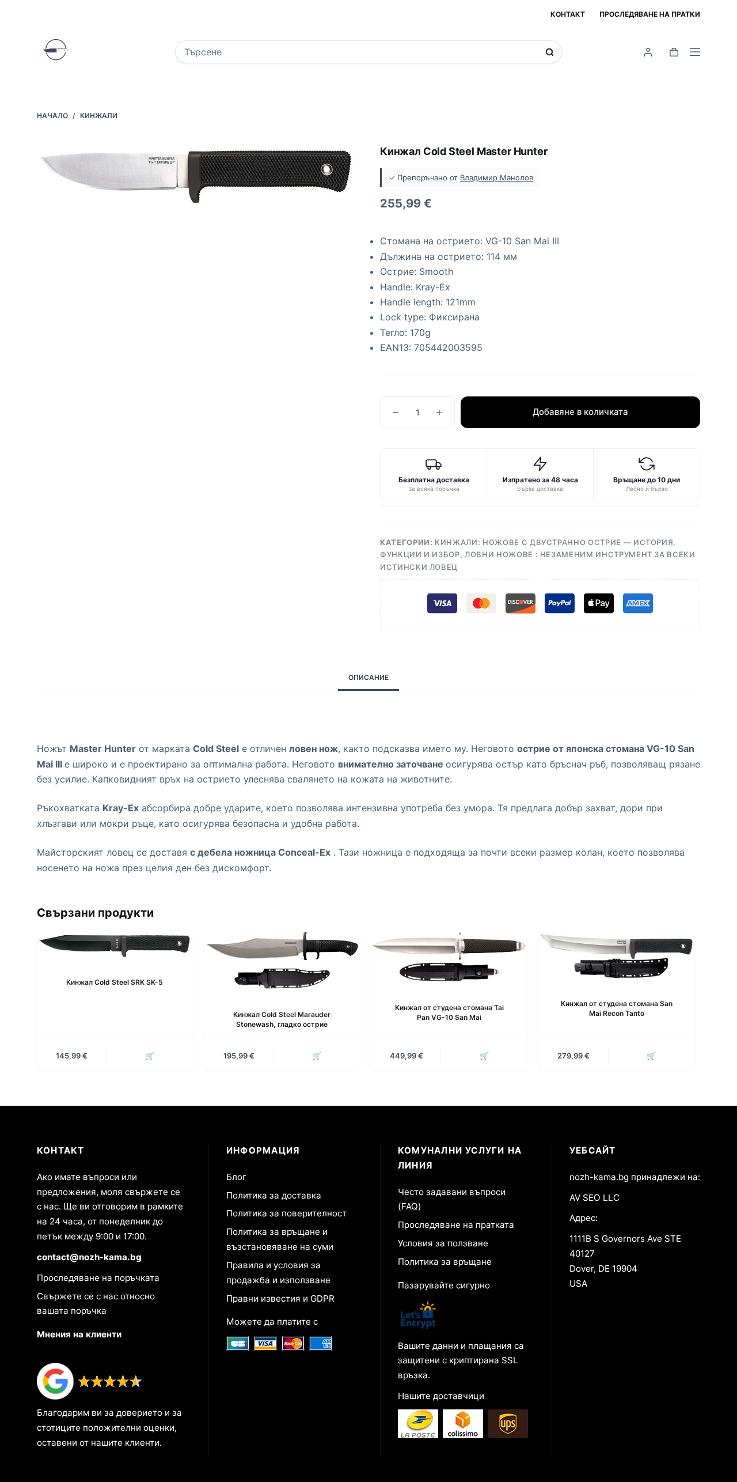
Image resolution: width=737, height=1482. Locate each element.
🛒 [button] (149, 1055)
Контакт (567, 14)
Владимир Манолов (496, 177)
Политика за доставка (273, 1195)
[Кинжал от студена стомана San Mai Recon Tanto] (617, 955)
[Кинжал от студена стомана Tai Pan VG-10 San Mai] (449, 957)
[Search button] (549, 52)
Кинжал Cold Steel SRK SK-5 (114, 982)
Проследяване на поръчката (98, 1277)
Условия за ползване (443, 1243)
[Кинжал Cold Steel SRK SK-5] (115, 945)
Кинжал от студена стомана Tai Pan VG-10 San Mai (449, 1012)
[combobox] (360, 52)
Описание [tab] (368, 677)
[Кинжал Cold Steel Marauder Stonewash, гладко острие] (282, 961)
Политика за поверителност (286, 1213)
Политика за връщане (445, 1261)
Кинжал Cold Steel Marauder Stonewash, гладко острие (281, 1019)
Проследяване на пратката (456, 1224)
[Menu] (695, 52)
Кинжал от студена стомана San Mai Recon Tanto (617, 1008)
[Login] (648, 52)
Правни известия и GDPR (280, 1298)
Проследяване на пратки (649, 14)
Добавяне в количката (580, 411)
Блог (236, 1176)
